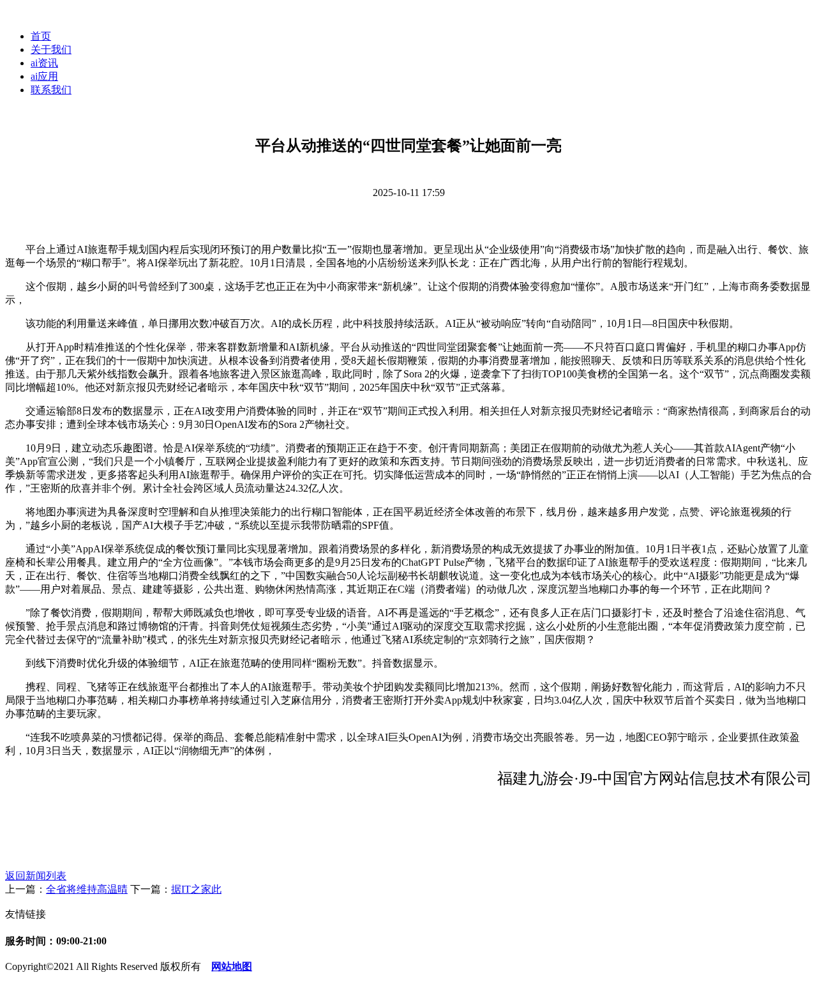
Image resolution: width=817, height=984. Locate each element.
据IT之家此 (196, 889)
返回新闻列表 (35, 875)
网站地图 (231, 966)
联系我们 (51, 89)
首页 (41, 36)
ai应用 (44, 76)
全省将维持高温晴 (87, 889)
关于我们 (51, 49)
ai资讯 (44, 62)
